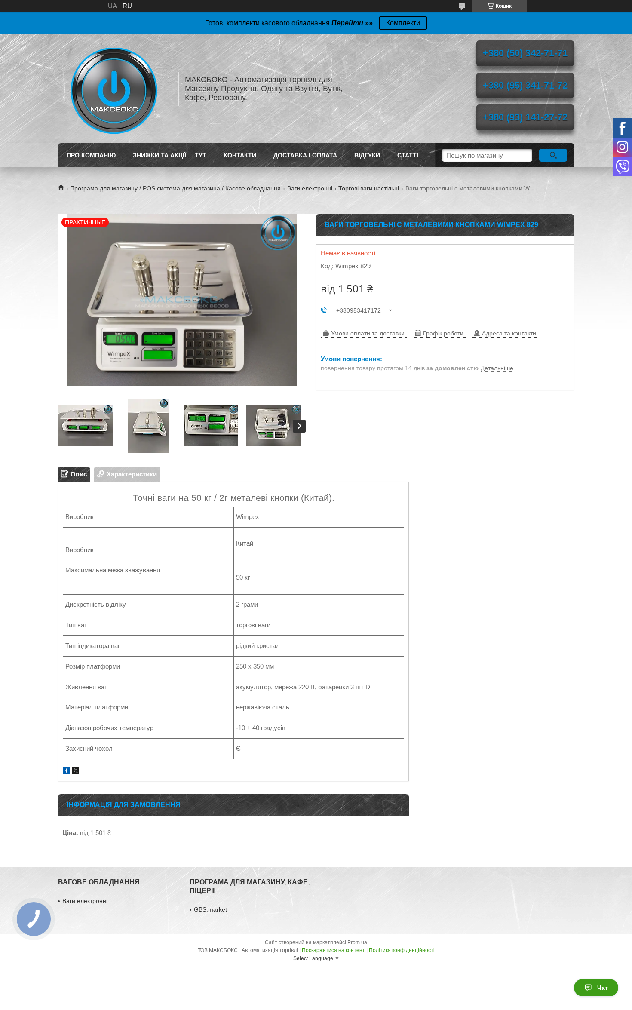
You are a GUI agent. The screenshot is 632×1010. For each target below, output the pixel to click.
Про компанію (91, 155)
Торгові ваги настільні (368, 188)
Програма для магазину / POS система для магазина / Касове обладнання (175, 188)
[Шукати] (553, 155)
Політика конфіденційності (402, 950)
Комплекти (403, 23)
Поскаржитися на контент (333, 950)
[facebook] (66, 771)
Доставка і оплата (305, 155)
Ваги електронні (309, 188)
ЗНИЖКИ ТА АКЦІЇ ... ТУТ (169, 155)
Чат (602, 987)
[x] (75, 771)
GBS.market (210, 909)
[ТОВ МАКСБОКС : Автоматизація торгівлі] (114, 88)
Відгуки (367, 155)
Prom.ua (357, 942)
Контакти (240, 155)
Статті (407, 155)
